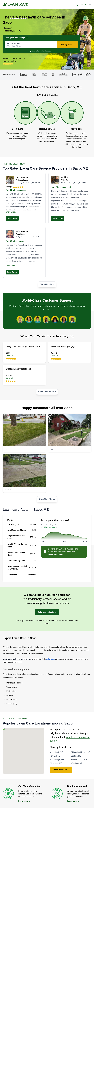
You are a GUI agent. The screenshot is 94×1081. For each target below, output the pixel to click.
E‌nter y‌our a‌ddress (13, 43)
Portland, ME (55, 756)
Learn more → (24, 801)
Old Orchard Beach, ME (80, 752)
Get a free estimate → (47, 612)
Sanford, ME (76, 756)
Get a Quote (12, 218)
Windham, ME (76, 763)
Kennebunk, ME (56, 752)
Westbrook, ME (56, 763)
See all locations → (61, 770)
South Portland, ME (79, 760)
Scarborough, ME (57, 760)
